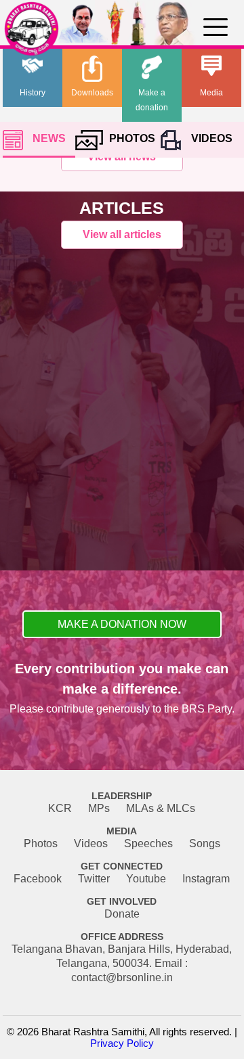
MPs (99, 808)
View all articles (122, 234)
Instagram (206, 878)
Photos (41, 843)
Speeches (148, 843)
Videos (91, 843)
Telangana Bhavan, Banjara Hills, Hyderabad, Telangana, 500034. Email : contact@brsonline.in (122, 963)
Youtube (146, 878)
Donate (122, 914)
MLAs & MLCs (160, 808)
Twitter (94, 878)
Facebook (38, 878)
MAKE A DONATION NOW (122, 624)
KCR (60, 808)
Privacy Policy (122, 1043)
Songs (204, 843)
